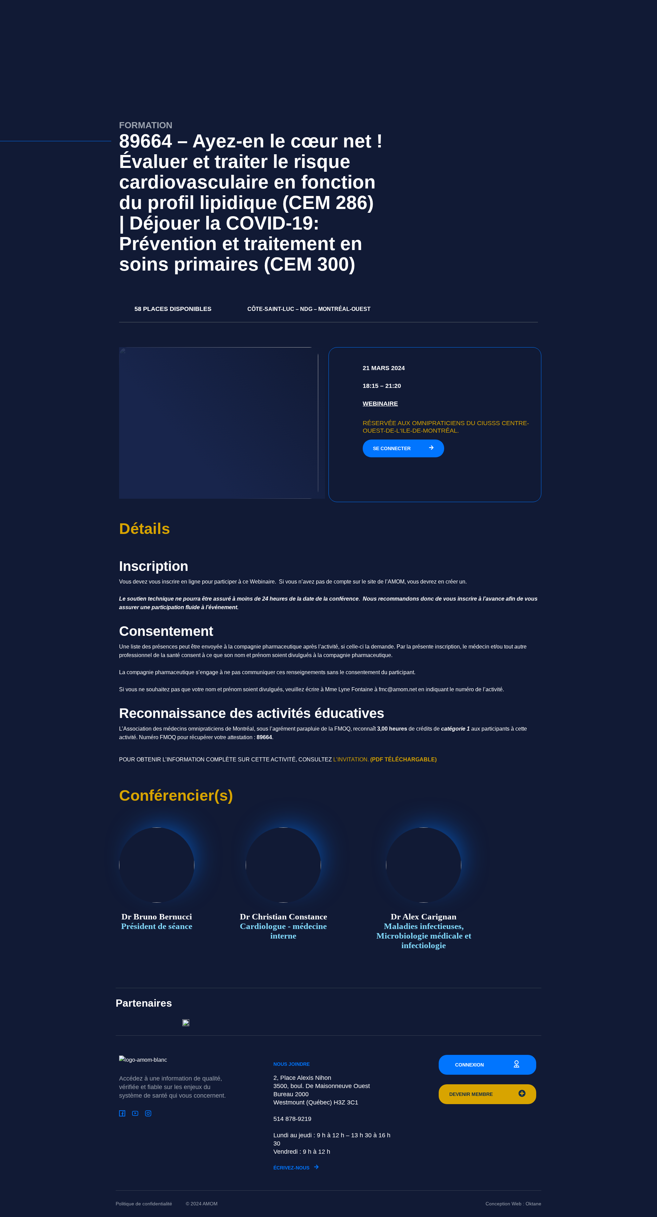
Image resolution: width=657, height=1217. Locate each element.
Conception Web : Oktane (513, 1203)
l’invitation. (385, 759)
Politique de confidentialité (144, 1203)
